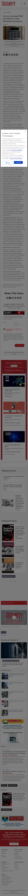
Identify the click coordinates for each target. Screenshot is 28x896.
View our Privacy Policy (16, 158)
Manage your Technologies (7, 163)
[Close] (25, 131)
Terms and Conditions (16, 150)
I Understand (18, 162)
